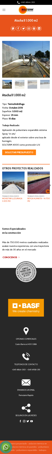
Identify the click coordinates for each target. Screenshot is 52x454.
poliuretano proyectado (16, 443)
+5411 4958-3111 (33, 370)
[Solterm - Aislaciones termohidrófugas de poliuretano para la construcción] (26, 10)
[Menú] (4, 9)
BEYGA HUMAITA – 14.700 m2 (38, 199)
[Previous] (6, 59)
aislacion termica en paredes (24, 447)
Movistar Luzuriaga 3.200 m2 (12, 199)
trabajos (42, 450)
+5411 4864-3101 (19, 370)
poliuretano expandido (26, 450)
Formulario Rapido (26, 395)
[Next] (45, 59)
